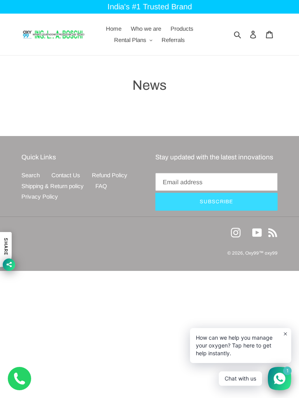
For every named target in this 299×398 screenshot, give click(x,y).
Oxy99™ (255, 253)
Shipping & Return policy (52, 186)
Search (30, 175)
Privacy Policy (39, 196)
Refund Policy (109, 175)
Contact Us (65, 175)
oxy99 (271, 253)
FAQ (101, 186)
